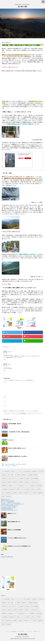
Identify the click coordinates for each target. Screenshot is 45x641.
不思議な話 (34, 471)
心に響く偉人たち (34, 482)
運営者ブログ (8, 346)
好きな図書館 (34, 478)
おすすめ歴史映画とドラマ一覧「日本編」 (17, 631)
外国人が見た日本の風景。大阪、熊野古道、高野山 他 (15, 464)
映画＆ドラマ (20, 489)
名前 (5, 397)
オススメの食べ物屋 (24, 471)
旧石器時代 (5, 489)
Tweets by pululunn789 (7, 556)
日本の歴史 (39, 485)
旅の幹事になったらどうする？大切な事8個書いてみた (12, 503)
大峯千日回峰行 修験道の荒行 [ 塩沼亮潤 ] (24, 153)
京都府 (3, 475)
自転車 (20, 493)
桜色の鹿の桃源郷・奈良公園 (14, 423)
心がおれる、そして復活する (10, 465)
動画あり (24, 475)
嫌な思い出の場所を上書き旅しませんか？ (17, 448)
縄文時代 (8, 493)
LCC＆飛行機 (5, 471)
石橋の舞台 (8, 357)
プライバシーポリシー (28, 631)
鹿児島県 (8, 496)
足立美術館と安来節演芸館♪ (7, 508)
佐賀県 (18, 475)
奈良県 (4, 346)
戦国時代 (4, 485)
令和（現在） (10, 475)
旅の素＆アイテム (23, 485)
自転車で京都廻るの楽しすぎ (7, 500)
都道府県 (40, 493)
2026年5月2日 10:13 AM (7, 355)
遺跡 (34, 493)
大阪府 (21, 478)
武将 (32, 489)
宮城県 (3, 482)
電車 (3, 496)
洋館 (3, 493)
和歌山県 (4, 478)
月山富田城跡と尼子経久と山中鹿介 (8, 507)
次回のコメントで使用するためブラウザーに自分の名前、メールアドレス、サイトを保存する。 (21, 410)
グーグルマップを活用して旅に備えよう (9, 506)
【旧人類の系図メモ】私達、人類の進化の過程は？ (19, 431)
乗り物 (41, 471)
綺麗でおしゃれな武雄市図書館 (7, 501)
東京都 (27, 489)
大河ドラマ (15, 478)
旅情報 (32, 485)
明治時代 (12, 489)
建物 (26, 482)
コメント (5, 382)
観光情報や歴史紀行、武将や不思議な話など (22, 636)
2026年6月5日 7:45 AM (7, 367)
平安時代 (21, 482)
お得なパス (14, 471)
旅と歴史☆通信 (22, 6)
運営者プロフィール (37, 631)
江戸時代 (38, 489)
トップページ (7, 631)
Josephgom (9, 351)
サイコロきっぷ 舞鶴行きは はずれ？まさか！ (10, 502)
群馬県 (15, 493)
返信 (4, 359)
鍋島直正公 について (5, 499)
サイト (5, 405)
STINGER (33, 638)
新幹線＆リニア (13, 485)
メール (5, 401)
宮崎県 (9, 482)
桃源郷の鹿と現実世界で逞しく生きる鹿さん (17, 456)
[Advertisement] (22, 567)
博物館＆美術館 (33, 475)
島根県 (15, 482)
